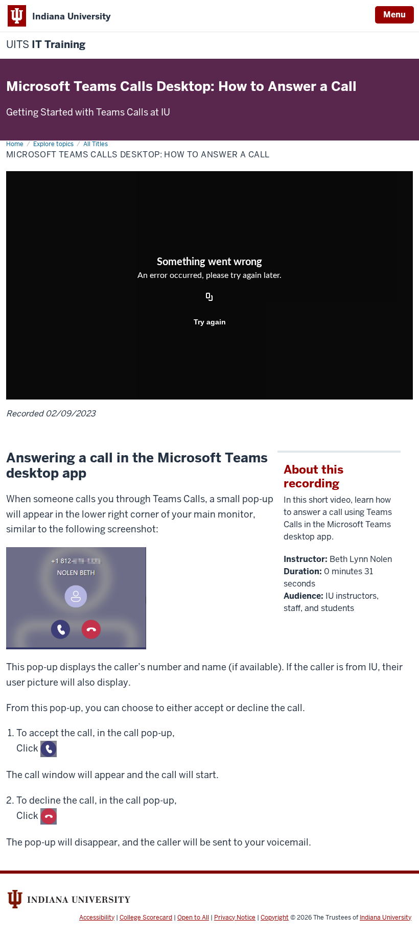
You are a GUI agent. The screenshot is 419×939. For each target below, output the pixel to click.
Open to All (193, 917)
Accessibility (96, 917)
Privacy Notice (234, 917)
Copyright (275, 917)
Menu (394, 14)
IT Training (45, 45)
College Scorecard (146, 917)
